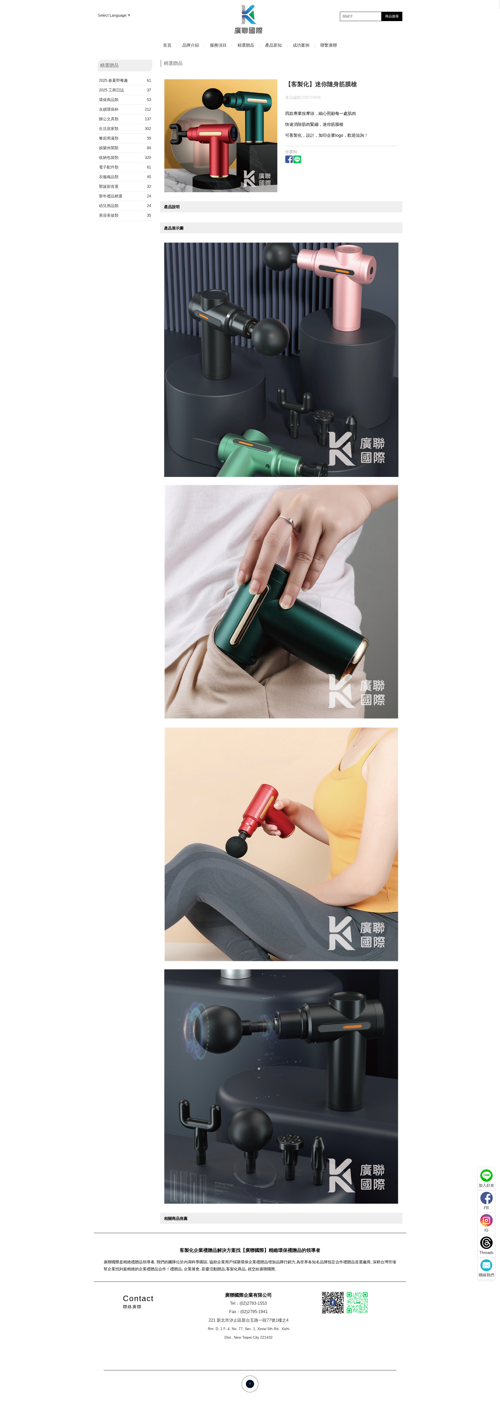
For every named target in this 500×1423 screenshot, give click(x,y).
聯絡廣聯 (138, 1301)
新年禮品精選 (125, 196)
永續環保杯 (125, 109)
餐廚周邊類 (125, 138)
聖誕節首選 (125, 186)
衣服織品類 (125, 177)
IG (486, 1230)
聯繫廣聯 (328, 45)
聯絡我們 (486, 1275)
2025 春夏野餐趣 (125, 80)
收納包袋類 (125, 157)
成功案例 (301, 45)
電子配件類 (125, 167)
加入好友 (486, 1185)
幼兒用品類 (125, 205)
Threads (486, 1252)
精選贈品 (246, 45)
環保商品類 (125, 99)
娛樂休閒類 (125, 148)
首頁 (167, 45)
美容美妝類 (125, 215)
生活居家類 (125, 128)
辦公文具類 (125, 119)
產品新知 (273, 45)
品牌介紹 (190, 45)
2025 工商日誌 (125, 90)
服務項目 (218, 45)
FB (486, 1207)
